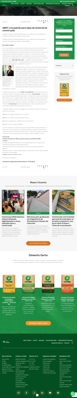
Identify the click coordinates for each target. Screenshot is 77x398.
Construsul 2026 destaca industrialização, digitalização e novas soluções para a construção (13, 221)
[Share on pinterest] (44, 21)
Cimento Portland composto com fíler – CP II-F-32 (28, 299)
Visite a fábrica (20, 379)
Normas (28, 21)
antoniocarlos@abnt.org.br (15, 154)
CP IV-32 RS (32, 361)
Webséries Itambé (20, 359)
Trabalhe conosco (20, 386)
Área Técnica (15, 3)
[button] (72, 5)
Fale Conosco (62, 359)
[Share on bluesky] (44, 23)
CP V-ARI (31, 363)
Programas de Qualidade (22, 375)
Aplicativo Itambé (33, 369)
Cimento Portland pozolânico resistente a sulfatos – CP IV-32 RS (9, 301)
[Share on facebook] (38, 21)
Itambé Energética (20, 382)
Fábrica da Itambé (64, 369)
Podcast (67, 5)
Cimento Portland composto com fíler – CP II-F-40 (48, 299)
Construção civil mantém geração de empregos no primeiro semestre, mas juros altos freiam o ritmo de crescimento (63, 221)
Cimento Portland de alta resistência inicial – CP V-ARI (67, 299)
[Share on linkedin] (45, 21)
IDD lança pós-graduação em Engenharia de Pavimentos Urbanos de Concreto (38, 220)
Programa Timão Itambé (65, 384)
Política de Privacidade (22, 384)
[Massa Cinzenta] (4, 5)
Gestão (22, 3)
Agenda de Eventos (67, 3)
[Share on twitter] (40, 21)
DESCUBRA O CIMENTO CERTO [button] (64, 100)
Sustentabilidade (38, 3)
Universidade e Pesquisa (53, 3)
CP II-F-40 (32, 365)
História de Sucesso (21, 377)
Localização (19, 380)
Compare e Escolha (34, 367)
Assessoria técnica (64, 386)
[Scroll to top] (37, 395)
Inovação (29, 3)
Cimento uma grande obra (22, 361)
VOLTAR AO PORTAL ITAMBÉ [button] (9, 1)
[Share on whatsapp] (47, 21)
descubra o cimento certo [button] (38, 323)
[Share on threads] (42, 21)
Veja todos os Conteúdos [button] (38, 243)
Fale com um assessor (65, 367)
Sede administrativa (64, 371)
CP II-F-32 (31, 359)
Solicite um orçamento (65, 365)
